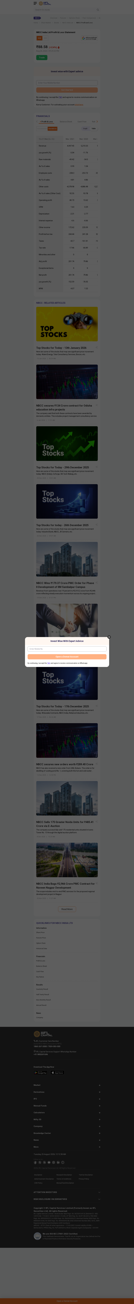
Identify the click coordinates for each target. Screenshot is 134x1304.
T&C (48, 663)
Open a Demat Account (67, 656)
